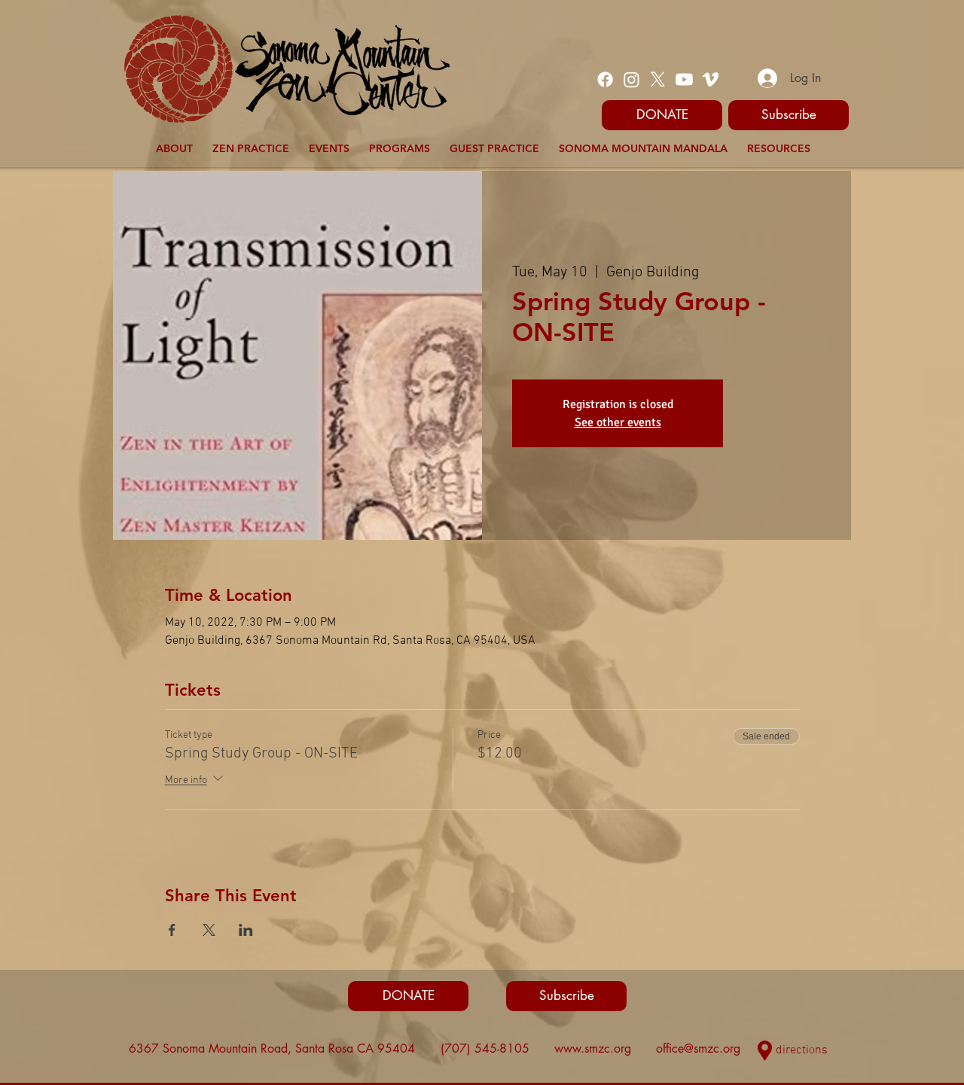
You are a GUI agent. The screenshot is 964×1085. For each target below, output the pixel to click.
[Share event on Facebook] (172, 930)
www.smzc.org (592, 1048)
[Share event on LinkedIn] (246, 930)
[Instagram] (631, 79)
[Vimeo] (710, 79)
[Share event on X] (209, 930)
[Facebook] (605, 79)
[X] (658, 79)
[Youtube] (684, 79)
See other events (618, 422)
